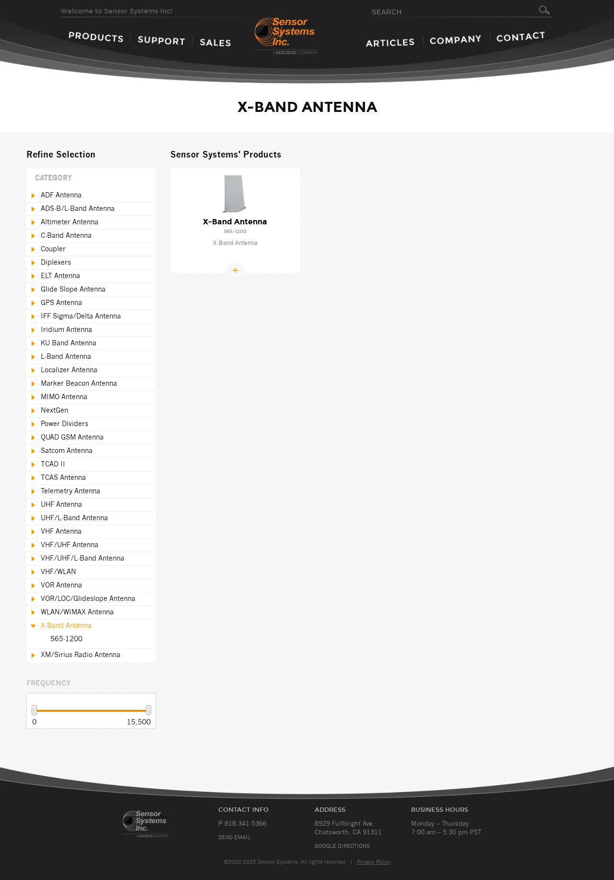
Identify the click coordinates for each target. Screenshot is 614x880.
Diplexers (56, 262)
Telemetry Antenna (70, 491)
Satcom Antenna (67, 451)
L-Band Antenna (66, 357)
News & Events (390, 42)
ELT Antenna (60, 276)
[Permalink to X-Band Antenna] (235, 193)
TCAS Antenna (63, 478)
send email (234, 837)
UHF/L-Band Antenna (74, 518)
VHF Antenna (61, 531)
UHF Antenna (61, 504)
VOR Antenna (61, 585)
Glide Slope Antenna (73, 289)
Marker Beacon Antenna (79, 383)
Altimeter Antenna (69, 222)
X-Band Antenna (66, 626)
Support (161, 40)
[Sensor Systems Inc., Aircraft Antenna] (303, 36)
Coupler (53, 249)
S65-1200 (66, 639)
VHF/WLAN (58, 572)
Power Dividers (64, 424)
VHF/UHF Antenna (69, 545)
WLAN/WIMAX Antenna (77, 612)
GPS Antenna (61, 303)
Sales (215, 42)
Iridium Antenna (66, 330)
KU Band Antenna (68, 343)
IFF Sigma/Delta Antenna (81, 316)
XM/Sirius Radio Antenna (80, 655)
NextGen (54, 410)
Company (455, 39)
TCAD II (53, 464)
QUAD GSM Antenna (72, 437)
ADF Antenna (61, 195)
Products (96, 36)
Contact (520, 36)
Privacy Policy (373, 862)
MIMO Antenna (64, 397)
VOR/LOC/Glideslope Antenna (88, 599)
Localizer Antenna (69, 370)
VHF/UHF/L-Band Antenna (82, 558)
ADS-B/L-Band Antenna (78, 209)
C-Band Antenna (66, 235)
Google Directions (342, 846)
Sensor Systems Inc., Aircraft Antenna (157, 824)
